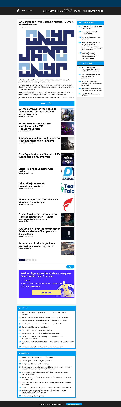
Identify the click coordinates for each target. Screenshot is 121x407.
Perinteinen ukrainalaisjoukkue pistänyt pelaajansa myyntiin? (37, 244)
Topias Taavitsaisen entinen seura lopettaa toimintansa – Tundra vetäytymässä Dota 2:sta (38, 216)
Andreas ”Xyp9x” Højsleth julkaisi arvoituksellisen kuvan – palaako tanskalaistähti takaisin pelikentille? (44, 392)
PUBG (85, 11)
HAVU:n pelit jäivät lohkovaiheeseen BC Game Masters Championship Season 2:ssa (39, 231)
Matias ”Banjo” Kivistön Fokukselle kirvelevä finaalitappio (39, 201)
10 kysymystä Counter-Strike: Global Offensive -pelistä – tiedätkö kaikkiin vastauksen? (46, 383)
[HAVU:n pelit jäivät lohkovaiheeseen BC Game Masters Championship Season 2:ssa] (68, 233)
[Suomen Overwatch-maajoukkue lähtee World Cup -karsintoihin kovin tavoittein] (68, 114)
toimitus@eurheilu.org (74, 404)
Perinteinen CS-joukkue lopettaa (33, 396)
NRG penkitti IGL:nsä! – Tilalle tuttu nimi (35, 364)
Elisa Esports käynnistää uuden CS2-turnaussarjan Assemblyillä (39, 155)
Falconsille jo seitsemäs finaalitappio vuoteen (32, 185)
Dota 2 (60, 11)
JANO (34, 260)
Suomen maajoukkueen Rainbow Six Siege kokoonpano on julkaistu (39, 139)
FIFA (75, 11)
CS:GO (44, 11)
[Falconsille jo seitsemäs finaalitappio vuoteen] (68, 188)
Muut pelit (92, 11)
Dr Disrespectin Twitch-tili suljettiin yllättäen (36, 361)
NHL (79, 11)
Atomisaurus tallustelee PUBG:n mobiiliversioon (38, 357)
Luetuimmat (24, 353)
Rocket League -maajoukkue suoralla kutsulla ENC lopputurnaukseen (35, 126)
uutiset (21, 28)
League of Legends (68, 10)
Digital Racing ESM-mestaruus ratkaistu (36, 170)
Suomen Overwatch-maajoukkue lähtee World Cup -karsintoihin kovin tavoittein (37, 111)
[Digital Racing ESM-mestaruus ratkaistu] (68, 174)
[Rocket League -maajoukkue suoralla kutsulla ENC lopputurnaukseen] (68, 128)
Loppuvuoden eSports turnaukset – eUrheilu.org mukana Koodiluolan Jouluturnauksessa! (45, 373)
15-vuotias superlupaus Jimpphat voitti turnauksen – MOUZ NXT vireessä (46, 387)
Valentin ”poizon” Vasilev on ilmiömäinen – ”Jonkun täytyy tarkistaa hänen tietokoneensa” (46, 378)
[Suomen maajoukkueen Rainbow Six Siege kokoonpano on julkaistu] (68, 143)
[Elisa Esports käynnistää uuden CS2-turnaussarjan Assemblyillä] (68, 159)
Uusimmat (24, 308)
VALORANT (52, 11)
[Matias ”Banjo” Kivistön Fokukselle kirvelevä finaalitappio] (68, 204)
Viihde (100, 11)
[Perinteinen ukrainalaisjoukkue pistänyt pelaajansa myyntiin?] (68, 248)
